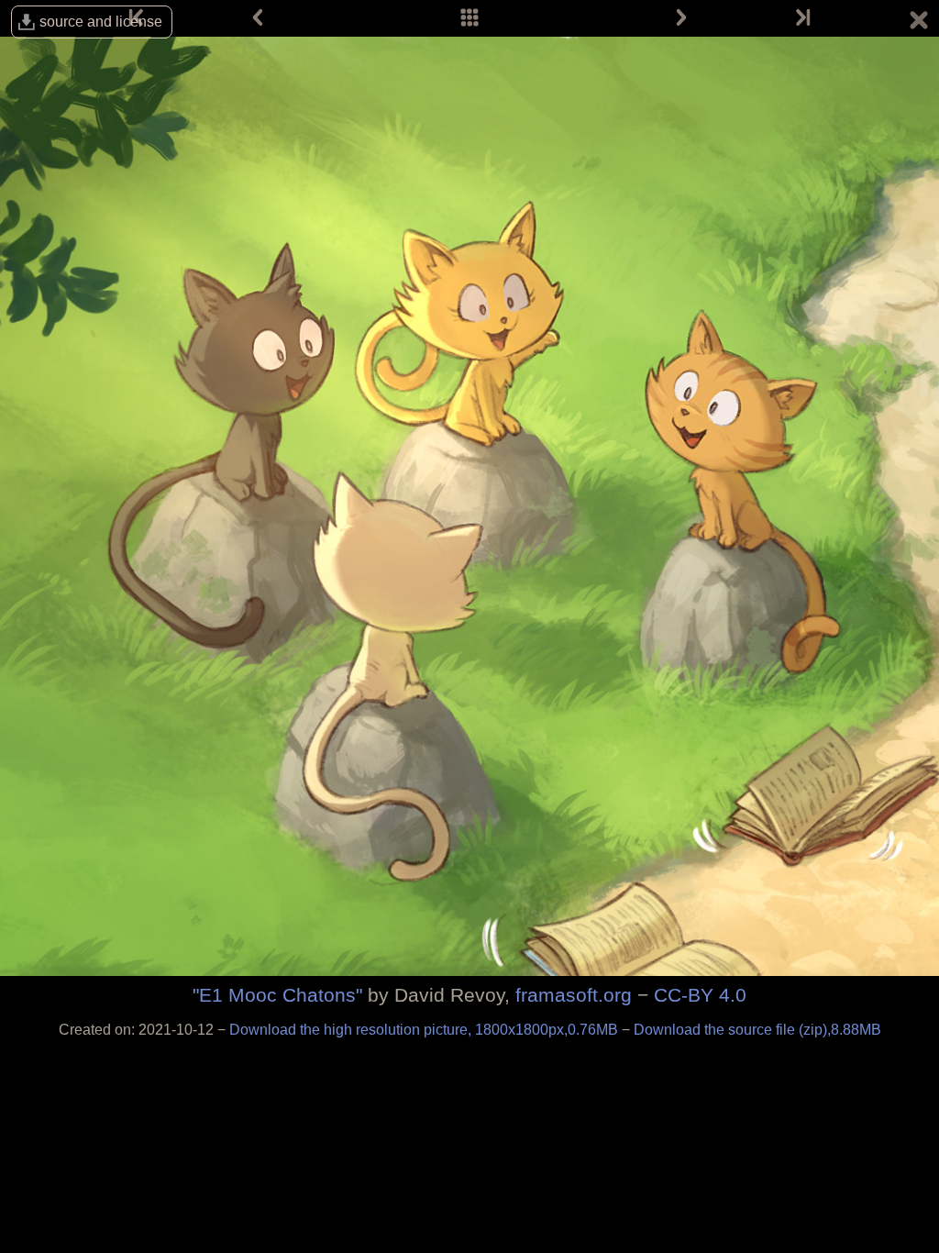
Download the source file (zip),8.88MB (757, 1029)
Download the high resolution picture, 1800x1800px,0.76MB (425, 1029)
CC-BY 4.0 (700, 994)
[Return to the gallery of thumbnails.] (919, 23)
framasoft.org (573, 994)
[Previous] (258, 18)
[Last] (801, 18)
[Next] (681, 18)
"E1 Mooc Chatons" (277, 994)
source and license (100, 21)
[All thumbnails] (469, 18)
